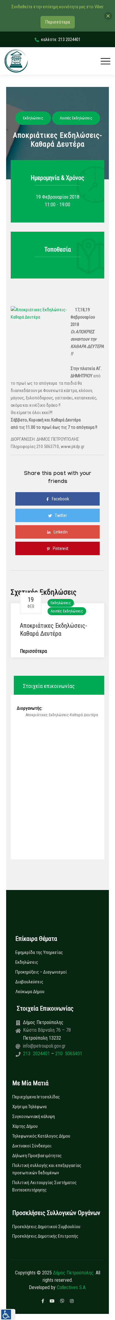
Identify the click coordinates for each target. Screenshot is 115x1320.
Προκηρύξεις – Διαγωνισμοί (41, 972)
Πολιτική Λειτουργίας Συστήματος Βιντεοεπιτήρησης (44, 1186)
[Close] (108, 16)
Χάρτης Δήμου (25, 1126)
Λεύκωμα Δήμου (29, 991)
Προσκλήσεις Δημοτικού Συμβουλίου (46, 1226)
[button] (7, 1314)
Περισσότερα (33, 651)
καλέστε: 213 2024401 (61, 39)
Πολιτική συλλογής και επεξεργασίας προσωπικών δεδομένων (46, 1169)
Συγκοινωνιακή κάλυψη (33, 1116)
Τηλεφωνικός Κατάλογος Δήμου (41, 1136)
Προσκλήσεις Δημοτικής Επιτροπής (45, 1236)
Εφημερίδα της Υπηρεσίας (39, 952)
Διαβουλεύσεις (29, 982)
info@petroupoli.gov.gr (44, 1046)
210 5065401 (68, 1053)
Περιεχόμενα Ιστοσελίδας (36, 1097)
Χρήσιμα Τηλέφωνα (29, 1106)
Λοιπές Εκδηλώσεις (67, 611)
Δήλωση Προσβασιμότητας (37, 1155)
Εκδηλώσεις (61, 602)
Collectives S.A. (71, 1287)
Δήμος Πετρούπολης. (73, 1273)
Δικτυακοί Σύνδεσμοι (32, 1146)
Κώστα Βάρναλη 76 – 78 (47, 1030)
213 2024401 (37, 1053)
